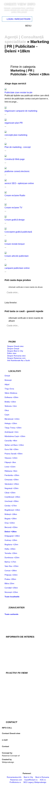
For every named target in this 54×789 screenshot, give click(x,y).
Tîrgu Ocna (9, 389)
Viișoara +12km (11, 458)
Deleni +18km (11, 532)
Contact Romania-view (11, 749)
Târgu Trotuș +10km (13, 428)
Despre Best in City (15, 351)
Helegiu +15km (11, 423)
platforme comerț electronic (17, 171)
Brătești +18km (11, 514)
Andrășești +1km (11, 432)
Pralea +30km (10, 579)
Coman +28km (11, 570)
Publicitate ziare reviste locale (18, 92)
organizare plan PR (14, 123)
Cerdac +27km (11, 506)
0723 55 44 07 (8, 736)
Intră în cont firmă (9, 700)
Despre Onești (13, 349)
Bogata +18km (11, 518)
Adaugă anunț (8, 692)
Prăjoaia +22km (11, 575)
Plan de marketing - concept (18, 147)
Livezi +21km (10, 467)
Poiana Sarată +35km (14, 454)
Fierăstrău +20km (12, 475)
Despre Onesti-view (15, 346)
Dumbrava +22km (12, 557)
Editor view (11, 353)
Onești (7, 376)
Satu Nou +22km (11, 566)
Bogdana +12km (11, 544)
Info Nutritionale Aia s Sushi (18, 360)
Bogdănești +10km (12, 510)
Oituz (7, 410)
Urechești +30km (12, 501)
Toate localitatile (12, 597)
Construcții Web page (15, 159)
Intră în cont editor (9, 709)
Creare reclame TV (13, 207)
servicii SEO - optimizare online (19, 183)
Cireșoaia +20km (12, 480)
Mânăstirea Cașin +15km (15, 436)
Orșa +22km (10, 523)
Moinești (8, 380)
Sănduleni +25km (12, 484)
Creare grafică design (15, 220)
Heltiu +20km (10, 549)
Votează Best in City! (10, 679)
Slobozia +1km (11, 406)
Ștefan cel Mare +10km (14, 445)
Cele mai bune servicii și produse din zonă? (20, 664)
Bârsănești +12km (12, 419)
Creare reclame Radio (15, 195)
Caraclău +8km (11, 441)
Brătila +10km (10, 402)
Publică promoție (9, 687)
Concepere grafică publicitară (18, 232)
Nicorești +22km (11, 592)
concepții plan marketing (16, 135)
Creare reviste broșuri (15, 244)
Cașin (7, 415)
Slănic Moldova (11, 393)
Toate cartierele (11, 614)
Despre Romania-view (16, 356)
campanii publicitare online (17, 268)
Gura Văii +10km (11, 449)
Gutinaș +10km (11, 540)
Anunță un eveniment (11, 696)
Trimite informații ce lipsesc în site (16, 683)
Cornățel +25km (11, 588)
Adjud (7, 384)
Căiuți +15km (10, 493)
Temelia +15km (11, 553)
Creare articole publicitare (17, 256)
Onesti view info (19, 4)
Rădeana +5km (11, 471)
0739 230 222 (8, 730)
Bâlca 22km (9, 583)
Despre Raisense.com (16, 358)
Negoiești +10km (11, 488)
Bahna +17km (10, 562)
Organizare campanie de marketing (21, 111)
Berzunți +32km (11, 527)
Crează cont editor (9, 713)
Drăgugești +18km (12, 536)
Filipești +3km (10, 462)
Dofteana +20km (11, 397)
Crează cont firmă (9, 704)
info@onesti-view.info (11, 743)
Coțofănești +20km (12, 497)
